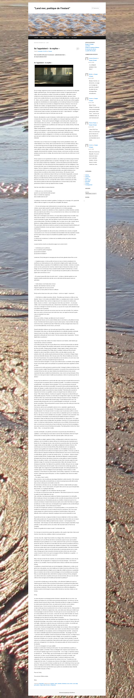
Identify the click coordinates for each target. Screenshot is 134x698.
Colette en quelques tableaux (92, 47)
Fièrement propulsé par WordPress (67, 692)
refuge (41, 685)
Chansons (61, 37)
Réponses (53, 685)
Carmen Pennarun (93, 58)
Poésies (42, 37)
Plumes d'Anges (92, 122)
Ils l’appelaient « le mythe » (47, 48)
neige (76, 683)
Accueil (36, 37)
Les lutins (87, 46)
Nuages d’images (89, 44)
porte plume (36, 685)
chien (56, 683)
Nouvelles (54, 37)
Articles (48, 37)
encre (68, 683)
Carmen (50, 51)
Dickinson (64, 683)
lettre (71, 683)
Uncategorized (88, 184)
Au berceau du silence (90, 49)
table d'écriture (46, 685)
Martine (90, 74)
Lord (74, 683)
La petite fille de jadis (90, 50)
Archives (87, 192)
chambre (52, 683)
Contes (67, 37)
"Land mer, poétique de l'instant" (52, 8)
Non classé (74, 37)
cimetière (60, 683)
